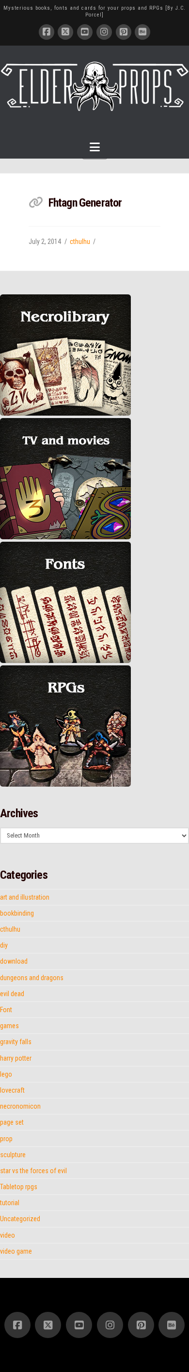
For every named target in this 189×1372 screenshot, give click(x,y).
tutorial (9, 1202)
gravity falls (16, 1041)
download (14, 961)
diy (4, 945)
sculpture (13, 1154)
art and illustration (24, 897)
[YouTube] (85, 32)
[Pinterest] (123, 32)
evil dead (12, 993)
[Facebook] (46, 32)
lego (6, 1074)
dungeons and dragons (31, 977)
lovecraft (12, 1090)
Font (6, 1009)
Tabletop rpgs (18, 1186)
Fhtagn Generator (85, 203)
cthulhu (80, 241)
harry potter (16, 1058)
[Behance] (142, 32)
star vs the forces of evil (33, 1170)
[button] (94, 147)
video (7, 1235)
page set (12, 1122)
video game (16, 1251)
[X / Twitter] (65, 32)
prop (6, 1138)
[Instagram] (104, 32)
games (9, 1025)
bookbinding (17, 913)
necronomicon (20, 1106)
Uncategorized (20, 1218)
